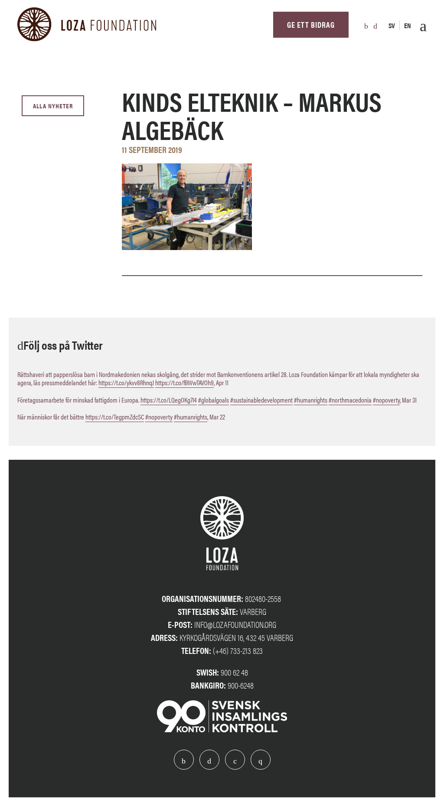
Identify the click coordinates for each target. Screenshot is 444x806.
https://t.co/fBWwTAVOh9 (184, 382)
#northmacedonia (350, 400)
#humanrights (310, 400)
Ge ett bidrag (311, 24)
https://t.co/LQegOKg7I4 (168, 400)
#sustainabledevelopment (261, 400)
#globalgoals (213, 400)
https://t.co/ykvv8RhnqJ (126, 382)
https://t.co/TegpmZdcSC (114, 417)
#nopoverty (386, 400)
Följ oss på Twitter (63, 344)
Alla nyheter (53, 105)
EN (407, 25)
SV (391, 25)
